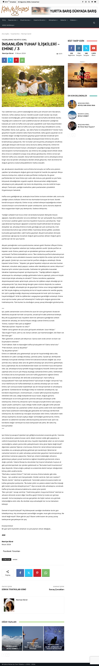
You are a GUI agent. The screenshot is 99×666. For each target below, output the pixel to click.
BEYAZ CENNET (12, 648)
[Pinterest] (16, 60)
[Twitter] (88, 1)
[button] (94, 22)
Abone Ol (93, 46)
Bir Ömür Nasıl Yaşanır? (86, 127)
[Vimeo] (92, 1)
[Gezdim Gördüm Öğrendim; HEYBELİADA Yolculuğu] (33, 638)
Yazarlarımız (15, 34)
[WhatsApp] (22, 60)
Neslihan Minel (83, 103)
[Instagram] (85, 1)
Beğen (71, 46)
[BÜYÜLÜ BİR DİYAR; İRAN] (72, 104)
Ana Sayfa (5, 34)
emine (15, 559)
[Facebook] (82, 1)
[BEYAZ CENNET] (12, 638)
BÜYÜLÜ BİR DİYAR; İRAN (86, 105)
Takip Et (79, 46)
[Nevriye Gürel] (9, 605)
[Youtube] (95, 1)
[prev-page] (3, 655)
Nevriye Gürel (26, 34)
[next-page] (7, 655)
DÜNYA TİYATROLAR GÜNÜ (14, 589)
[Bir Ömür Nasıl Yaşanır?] (72, 125)
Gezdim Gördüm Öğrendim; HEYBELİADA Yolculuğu (32, 646)
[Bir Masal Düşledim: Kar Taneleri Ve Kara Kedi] (54, 638)
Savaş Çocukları (56, 589)
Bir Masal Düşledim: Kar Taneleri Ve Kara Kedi (53, 647)
